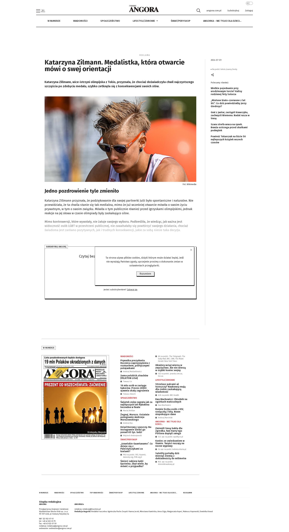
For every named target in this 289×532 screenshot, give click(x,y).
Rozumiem (145, 273)
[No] (191, 249)
